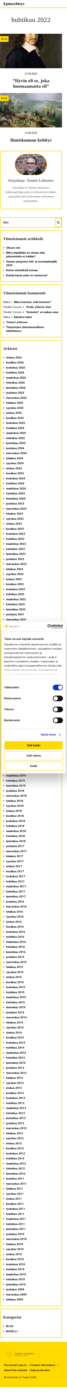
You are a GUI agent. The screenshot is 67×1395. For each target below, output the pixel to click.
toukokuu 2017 (15, 876)
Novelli (11, 1331)
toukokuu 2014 (15, 1042)
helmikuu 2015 (15, 1002)
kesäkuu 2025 (15, 418)
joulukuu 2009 (15, 1289)
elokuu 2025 (14, 413)
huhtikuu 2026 (15, 372)
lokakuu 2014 (14, 1022)
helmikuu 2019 (15, 780)
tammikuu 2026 (16, 387)
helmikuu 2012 (15, 1168)
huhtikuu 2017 (15, 881)
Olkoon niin (13, 247)
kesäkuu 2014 (15, 1037)
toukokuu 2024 (15, 478)
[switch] (58, 698)
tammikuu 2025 (16, 443)
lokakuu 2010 (14, 1244)
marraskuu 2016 (16, 906)
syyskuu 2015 (15, 972)
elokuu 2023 (14, 523)
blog (4, 38)
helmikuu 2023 (15, 549)
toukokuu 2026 (15, 367)
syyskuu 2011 (15, 1193)
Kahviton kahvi (23, 317)
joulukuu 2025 (15, 392)
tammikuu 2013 (16, 1118)
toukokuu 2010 (15, 1264)
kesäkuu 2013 (15, 1093)
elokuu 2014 (14, 1032)
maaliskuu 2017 (16, 886)
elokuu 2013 (14, 1088)
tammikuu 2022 (16, 609)
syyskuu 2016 (15, 916)
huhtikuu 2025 (15, 428)
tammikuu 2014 (16, 1062)
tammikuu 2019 (16, 785)
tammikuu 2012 (16, 1173)
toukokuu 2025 (15, 423)
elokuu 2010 (14, 1254)
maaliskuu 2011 (16, 1219)
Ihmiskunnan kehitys (31, 140)
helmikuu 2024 (15, 493)
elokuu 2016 (14, 921)
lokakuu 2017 (14, 856)
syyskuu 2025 (15, 408)
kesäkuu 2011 (15, 1204)
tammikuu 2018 (16, 841)
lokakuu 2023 (14, 513)
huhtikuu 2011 (15, 1214)
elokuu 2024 (14, 468)
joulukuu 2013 (15, 1067)
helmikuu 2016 (15, 947)
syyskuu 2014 (15, 1027)
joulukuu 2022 (15, 559)
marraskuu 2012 (16, 1128)
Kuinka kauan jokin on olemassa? (27, 275)
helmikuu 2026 (15, 382)
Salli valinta (33, 755)
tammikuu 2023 (16, 554)
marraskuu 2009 (16, 1294)
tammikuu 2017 (16, 896)
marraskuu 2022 (16, 564)
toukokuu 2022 (15, 589)
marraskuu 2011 (16, 1183)
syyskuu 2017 (15, 861)
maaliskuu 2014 (16, 1052)
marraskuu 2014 (16, 1017)
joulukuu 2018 (15, 790)
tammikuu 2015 (16, 1007)
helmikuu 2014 (15, 1057)
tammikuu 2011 (16, 1229)
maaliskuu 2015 (16, 997)
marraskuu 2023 (16, 508)
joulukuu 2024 (15, 448)
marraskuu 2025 (16, 397)
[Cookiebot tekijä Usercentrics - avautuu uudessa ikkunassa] (48, 626)
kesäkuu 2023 (15, 528)
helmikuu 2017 (15, 891)
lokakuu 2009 (14, 1299)
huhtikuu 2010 (15, 1269)
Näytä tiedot (48, 734)
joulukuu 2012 (15, 1123)
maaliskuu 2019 (16, 775)
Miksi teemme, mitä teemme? (32, 302)
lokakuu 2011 (14, 1188)
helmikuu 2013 (15, 1113)
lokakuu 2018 (14, 800)
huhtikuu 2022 (15, 594)
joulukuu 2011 (15, 1178)
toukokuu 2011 (15, 1208)
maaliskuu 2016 (16, 942)
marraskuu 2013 (16, 1073)
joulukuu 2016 (15, 901)
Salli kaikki (33, 745)
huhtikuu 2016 (15, 936)
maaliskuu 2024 (16, 488)
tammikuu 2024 (16, 498)
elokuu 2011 (14, 1198)
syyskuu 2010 (15, 1249)
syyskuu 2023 (15, 518)
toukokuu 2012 (15, 1153)
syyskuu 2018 (15, 805)
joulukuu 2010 (15, 1234)
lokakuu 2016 (14, 911)
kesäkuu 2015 (15, 982)
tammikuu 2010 (16, 1284)
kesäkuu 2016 (15, 926)
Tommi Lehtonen (17, 322)
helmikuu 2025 (15, 438)
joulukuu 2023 (15, 503)
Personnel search (15, 1365)
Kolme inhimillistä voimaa (22, 270)
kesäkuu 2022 (15, 584)
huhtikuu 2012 (15, 1158)
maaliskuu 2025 (16, 433)
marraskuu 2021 (16, 619)
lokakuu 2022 (14, 569)
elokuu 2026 (14, 357)
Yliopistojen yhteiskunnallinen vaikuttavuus (25, 329)
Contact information (42, 1365)
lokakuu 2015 (14, 967)
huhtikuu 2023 (15, 539)
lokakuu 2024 (14, 458)
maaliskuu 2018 (16, 831)
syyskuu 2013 (15, 1083)
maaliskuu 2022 (16, 599)
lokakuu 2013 (14, 1077)
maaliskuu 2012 (16, 1163)
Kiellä (33, 765)
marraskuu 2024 (16, 453)
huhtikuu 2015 (15, 992)
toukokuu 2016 (15, 931)
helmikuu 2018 (15, 836)
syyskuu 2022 (15, 574)
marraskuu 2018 (16, 795)
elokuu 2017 (14, 866)
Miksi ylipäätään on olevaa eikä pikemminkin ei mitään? (25, 254)
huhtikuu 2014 (15, 1047)
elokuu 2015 (14, 977)
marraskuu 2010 (16, 1239)
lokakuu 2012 (14, 1133)
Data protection (40, 1370)
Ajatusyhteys (13, 3)
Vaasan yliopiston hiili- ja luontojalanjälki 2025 (31, 263)
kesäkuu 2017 (15, 871)
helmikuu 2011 (15, 1224)
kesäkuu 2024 (15, 473)
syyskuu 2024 (15, 463)
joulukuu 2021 (15, 614)
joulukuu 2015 (15, 957)
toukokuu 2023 (15, 533)
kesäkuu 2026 (15, 362)
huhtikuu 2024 (15, 483)
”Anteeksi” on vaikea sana (42, 312)
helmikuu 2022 (15, 604)
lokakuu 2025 (14, 402)
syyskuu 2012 (15, 1138)
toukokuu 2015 (15, 987)
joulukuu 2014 (15, 1012)
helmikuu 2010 (15, 1279)
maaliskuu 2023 (16, 543)
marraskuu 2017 (16, 851)
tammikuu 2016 (16, 952)
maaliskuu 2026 (16, 377)
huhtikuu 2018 (15, 826)
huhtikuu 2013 (15, 1103)
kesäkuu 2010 (15, 1259)
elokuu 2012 (14, 1143)
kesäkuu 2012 (15, 1148)
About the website (15, 1370)
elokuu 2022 (14, 579)
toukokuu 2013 (15, 1098)
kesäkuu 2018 (15, 816)
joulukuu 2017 (15, 846)
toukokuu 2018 (15, 821)
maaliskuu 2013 (16, 1108)
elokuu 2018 (14, 811)
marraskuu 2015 (16, 962)
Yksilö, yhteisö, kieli (38, 307)
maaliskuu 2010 (16, 1274)
